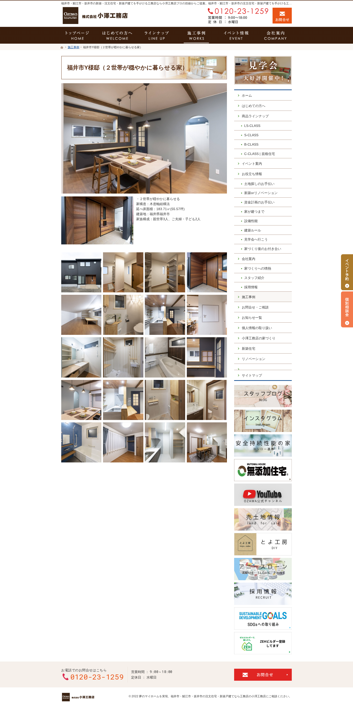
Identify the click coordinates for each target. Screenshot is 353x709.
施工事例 (248, 297)
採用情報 (251, 287)
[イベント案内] (236, 35)
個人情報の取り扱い (257, 328)
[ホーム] (62, 47)
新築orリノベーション (261, 193)
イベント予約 (347, 272)
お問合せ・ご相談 (255, 307)
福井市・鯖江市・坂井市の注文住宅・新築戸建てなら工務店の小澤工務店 (218, 696)
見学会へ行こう (256, 239)
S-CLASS (251, 135)
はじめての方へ (253, 106)
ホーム (247, 95)
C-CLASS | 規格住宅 (259, 154)
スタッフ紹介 (254, 278)
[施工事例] (196, 35)
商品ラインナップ (255, 116)
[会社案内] (275, 35)
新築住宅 (248, 348)
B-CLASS (251, 144)
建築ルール (252, 230)
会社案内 (248, 259)
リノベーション (253, 359)
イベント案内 (252, 163)
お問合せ (282, 16)
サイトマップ (252, 375)
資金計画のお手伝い (259, 202)
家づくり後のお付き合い (262, 249)
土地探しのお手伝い (259, 184)
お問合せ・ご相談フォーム (263, 675)
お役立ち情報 (252, 174)
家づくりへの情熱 (257, 268)
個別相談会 (347, 309)
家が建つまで (254, 211)
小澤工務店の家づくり (258, 338)
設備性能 (251, 221)
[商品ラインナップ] (156, 35)
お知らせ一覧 (252, 317)
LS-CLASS (252, 126)
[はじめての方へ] (117, 35)
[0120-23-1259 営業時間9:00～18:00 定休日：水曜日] (237, 16)
